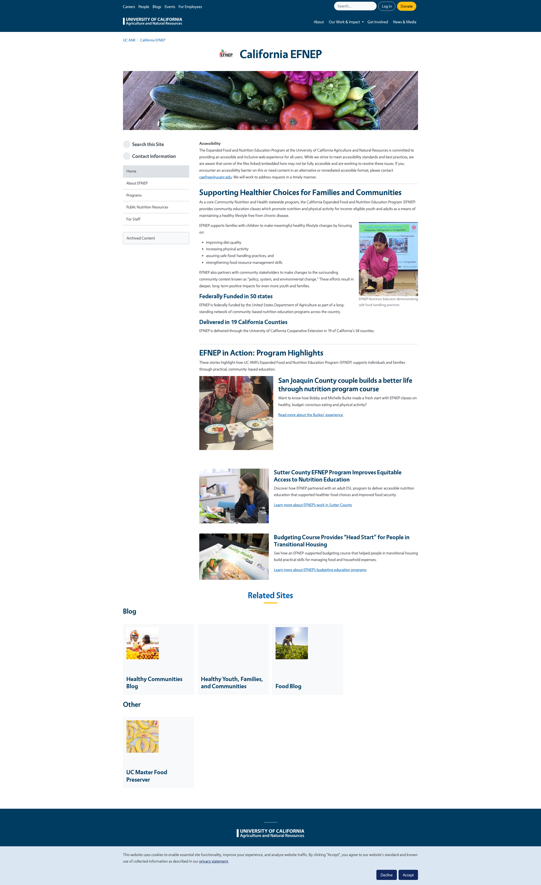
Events (170, 6)
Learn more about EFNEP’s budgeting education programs (320, 569)
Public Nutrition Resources (147, 206)
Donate (407, 6)
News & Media (404, 21)
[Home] (152, 22)
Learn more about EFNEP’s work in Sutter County (313, 504)
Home (131, 171)
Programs (134, 195)
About (319, 21)
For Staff (133, 219)
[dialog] (270, 865)
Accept (408, 874)
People (143, 6)
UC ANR (129, 40)
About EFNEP (137, 183)
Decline (387, 874)
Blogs (157, 6)
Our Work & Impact (344, 21)
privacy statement (213, 861)
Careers (129, 6)
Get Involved (377, 21)
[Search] (374, 6)
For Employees (190, 6)
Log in (387, 6)
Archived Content (141, 238)
